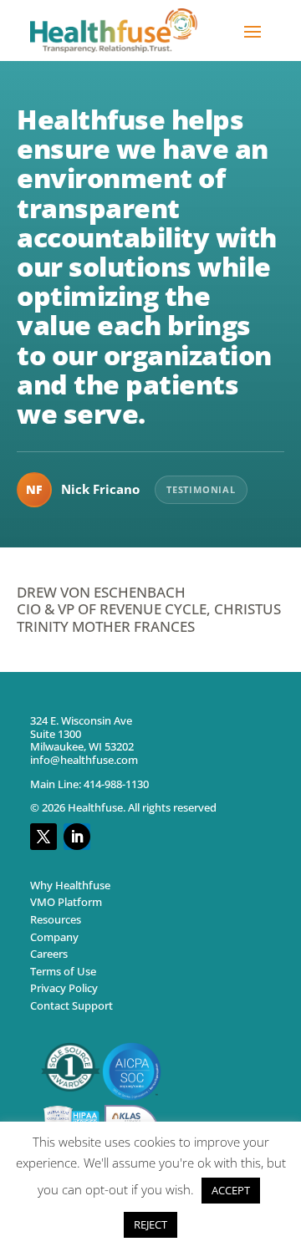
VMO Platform (66, 901)
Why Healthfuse (70, 885)
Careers (49, 953)
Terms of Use (63, 971)
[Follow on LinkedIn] (77, 836)
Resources (55, 919)
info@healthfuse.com (84, 759)
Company (54, 936)
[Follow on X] (43, 836)
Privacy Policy (64, 987)
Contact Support (71, 1005)
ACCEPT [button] (231, 1190)
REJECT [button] (150, 1224)
